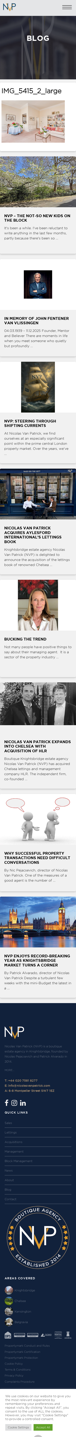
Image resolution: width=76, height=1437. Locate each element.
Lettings (11, 1132)
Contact (10, 1199)
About (9, 1180)
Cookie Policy (14, 1363)
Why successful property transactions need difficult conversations (37, 857)
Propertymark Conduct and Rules (27, 1345)
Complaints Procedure (20, 1381)
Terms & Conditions (17, 1369)
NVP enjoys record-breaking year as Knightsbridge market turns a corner (37, 960)
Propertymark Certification (22, 1351)
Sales (8, 1123)
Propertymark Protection (21, 1357)
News (9, 1170)
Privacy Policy (14, 1375)
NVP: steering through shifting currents (30, 423)
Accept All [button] (43, 1427)
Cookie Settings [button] (18, 1427)
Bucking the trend (25, 639)
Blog (8, 1189)
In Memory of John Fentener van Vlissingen (36, 320)
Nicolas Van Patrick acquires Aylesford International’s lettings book (33, 535)
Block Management (19, 1161)
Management (14, 1151)
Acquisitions (13, 1142)
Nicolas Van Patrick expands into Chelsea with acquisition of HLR (37, 746)
